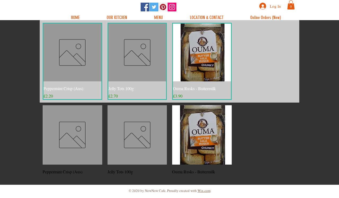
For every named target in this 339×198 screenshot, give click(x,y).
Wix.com (204, 190)
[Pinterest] (163, 7)
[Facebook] (145, 7)
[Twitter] (154, 7)
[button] (291, 5)
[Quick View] (72, 53)
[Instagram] (172, 7)
